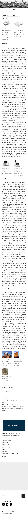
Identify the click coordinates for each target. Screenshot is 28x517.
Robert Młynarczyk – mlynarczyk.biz (11, 435)
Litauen (4, 449)
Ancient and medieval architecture (14, 3)
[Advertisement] (14, 476)
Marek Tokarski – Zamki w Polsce (10, 453)
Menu (14, 9)
